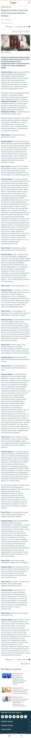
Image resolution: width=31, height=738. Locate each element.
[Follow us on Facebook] (10, 716)
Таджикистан (6, 7)
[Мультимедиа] (9, 736)
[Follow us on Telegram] (14, 716)
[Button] (9, 27)
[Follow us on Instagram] (6, 716)
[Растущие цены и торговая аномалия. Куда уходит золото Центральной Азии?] (6, 689)
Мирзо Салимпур (6, 20)
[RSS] (25, 716)
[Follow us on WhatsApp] (17, 716)
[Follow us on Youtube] (2, 716)
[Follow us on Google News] (21, 716)
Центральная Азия (17, 674)
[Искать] (21, 736)
